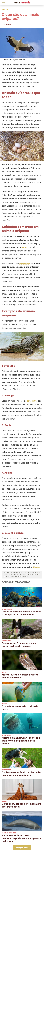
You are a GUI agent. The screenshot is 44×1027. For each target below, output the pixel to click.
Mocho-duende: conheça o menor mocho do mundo (20, 676)
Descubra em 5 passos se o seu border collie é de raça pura (19, 644)
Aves (4, 672)
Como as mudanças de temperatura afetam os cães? (21, 805)
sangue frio (32, 401)
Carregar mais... (22, 848)
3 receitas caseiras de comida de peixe (20, 708)
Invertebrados (8, 735)
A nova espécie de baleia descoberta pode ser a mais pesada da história (21, 838)
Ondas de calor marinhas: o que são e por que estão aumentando (21, 613)
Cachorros (6, 641)
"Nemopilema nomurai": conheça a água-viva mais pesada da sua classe (21, 740)
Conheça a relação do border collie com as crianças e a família (21, 774)
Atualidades (7, 609)
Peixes (4, 704)
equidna (25, 79)
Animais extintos (9, 833)
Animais (5, 9)
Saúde (4, 801)
